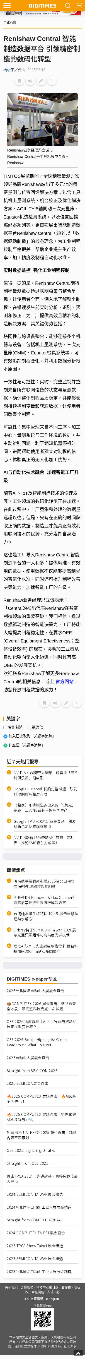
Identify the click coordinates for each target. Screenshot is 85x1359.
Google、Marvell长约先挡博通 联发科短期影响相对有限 (45, 791)
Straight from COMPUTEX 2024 (34, 1219)
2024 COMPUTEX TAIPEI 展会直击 (36, 1232)
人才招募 (53, 1292)
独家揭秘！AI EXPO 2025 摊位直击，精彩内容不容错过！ (42, 1135)
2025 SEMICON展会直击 (27, 1083)
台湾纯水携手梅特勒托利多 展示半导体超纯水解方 (46, 916)
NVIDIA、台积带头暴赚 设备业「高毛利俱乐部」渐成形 (46, 775)
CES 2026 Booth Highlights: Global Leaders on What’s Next (37, 1042)
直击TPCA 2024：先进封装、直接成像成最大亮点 (42, 1179)
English (54, 1299)
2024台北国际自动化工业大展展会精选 (39, 1207)
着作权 (66, 1287)
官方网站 (65, 681)
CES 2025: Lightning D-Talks (31, 1150)
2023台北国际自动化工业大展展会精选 (39, 1271)
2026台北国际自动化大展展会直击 (35, 990)
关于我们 (11, 1287)
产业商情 (9, 22)
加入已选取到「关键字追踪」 (32, 736)
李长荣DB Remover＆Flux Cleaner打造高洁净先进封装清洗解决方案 (45, 900)
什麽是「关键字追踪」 (27, 745)
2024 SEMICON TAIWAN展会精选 (35, 1194)
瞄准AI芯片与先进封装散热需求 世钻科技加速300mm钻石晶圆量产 (46, 948)
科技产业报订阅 (47, 1287)
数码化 (37, 727)
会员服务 (27, 1287)
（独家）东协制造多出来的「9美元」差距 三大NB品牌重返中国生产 (45, 807)
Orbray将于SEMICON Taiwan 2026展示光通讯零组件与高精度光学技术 (45, 932)
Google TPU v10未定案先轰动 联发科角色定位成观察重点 (45, 824)
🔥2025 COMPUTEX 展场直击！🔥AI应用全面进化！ (42, 1099)
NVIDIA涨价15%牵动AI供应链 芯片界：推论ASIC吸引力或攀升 (44, 840)
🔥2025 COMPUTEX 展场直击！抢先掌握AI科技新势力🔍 (41, 1117)
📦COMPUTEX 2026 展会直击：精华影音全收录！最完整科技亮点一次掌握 (41, 1006)
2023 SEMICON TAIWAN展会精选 (35, 1258)
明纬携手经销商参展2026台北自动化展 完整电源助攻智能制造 (44, 883)
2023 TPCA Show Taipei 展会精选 (35, 1245)
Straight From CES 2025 (27, 1163)
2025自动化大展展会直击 (28, 1057)
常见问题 (38, 1292)
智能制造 (15, 727)
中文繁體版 (35, 1299)
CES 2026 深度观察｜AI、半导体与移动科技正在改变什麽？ (41, 1024)
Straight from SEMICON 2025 (32, 1070)
